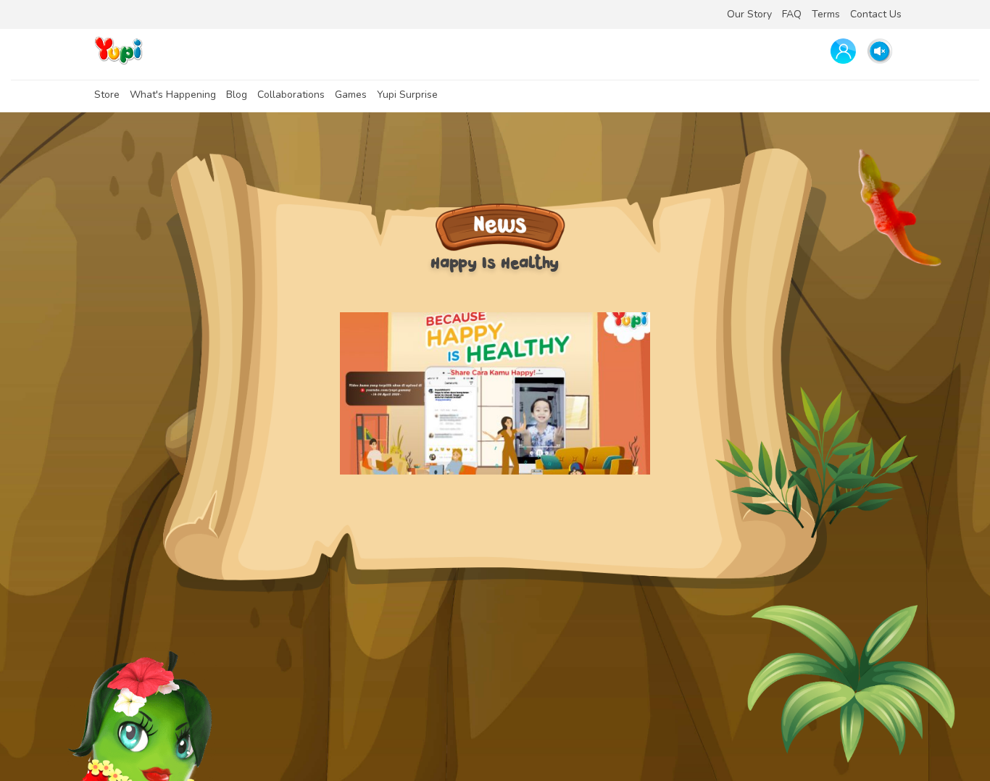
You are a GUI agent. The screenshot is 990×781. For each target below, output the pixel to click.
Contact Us (876, 14)
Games (351, 94)
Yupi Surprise (407, 94)
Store (107, 94)
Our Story (749, 14)
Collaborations (291, 94)
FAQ (792, 14)
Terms (826, 14)
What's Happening (173, 94)
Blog (236, 94)
